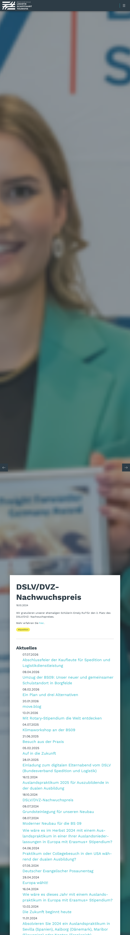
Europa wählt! (35, 882)
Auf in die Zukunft (39, 753)
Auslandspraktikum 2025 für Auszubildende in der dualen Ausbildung (66, 785)
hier (41, 623)
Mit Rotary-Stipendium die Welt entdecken (62, 718)
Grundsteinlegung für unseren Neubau (58, 811)
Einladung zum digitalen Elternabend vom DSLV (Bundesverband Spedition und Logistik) (67, 767)
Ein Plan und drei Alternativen (50, 694)
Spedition (23, 629)
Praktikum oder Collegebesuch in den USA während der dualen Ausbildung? (67, 856)
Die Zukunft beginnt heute (47, 911)
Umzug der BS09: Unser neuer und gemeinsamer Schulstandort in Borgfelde (68, 680)
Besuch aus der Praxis (43, 741)
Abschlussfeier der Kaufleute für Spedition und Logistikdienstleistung (66, 662)
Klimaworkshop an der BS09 (49, 729)
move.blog (32, 706)
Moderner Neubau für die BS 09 (52, 823)
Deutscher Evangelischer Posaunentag (58, 871)
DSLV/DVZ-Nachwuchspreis (48, 800)
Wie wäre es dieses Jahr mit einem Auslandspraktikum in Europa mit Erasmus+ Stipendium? (68, 897)
